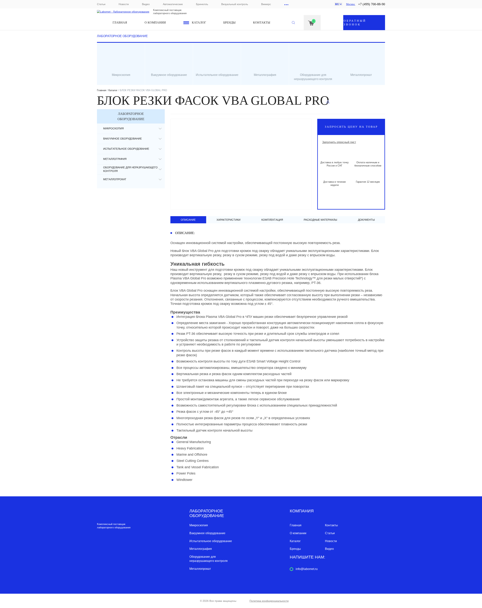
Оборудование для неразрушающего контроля (130, 169)
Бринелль (202, 4)
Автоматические (173, 4)
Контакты (261, 22)
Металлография (115, 158)
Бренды (229, 22)
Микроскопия (113, 128)
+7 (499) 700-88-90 (371, 4)
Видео (146, 4)
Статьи (101, 4)
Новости (124, 4)
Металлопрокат (114, 179)
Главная (120, 22)
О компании (155, 22)
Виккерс (266, 4)
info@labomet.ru (307, 569)
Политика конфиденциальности (269, 600)
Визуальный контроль (234, 4)
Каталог (199, 22)
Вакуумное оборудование (122, 138)
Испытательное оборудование (126, 148)
